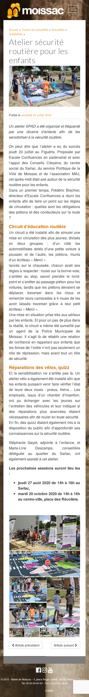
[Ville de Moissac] (36, 11)
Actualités (58, 29)
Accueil (13, 29)
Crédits (49, 690)
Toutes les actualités (35, 29)
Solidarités (16, 34)
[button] (32, 533)
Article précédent (26, 645)
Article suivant (64, 645)
